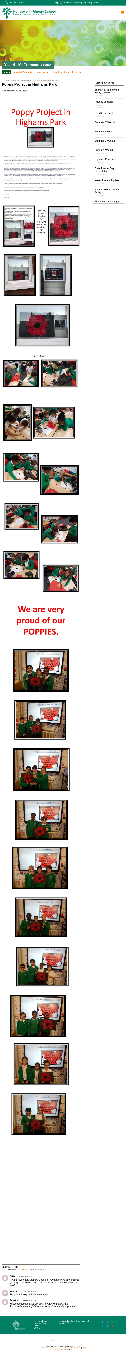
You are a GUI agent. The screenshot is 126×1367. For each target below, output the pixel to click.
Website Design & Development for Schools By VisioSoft (60, 1348)
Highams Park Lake (105, 160)
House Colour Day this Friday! (107, 192)
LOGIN (37, 80)
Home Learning (59, 72)
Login (95, 2)
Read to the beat (104, 114)
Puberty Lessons (104, 104)
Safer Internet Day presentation (104, 171)
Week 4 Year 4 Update (107, 181)
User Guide (59, 1349)
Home (6, 72)
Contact (77, 2)
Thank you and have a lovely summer (107, 93)
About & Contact (22, 72)
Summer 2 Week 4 (105, 123)
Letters (76, 72)
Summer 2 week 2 (104, 133)
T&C (84, 1348)
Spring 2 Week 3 (104, 151)
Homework (41, 72)
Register (87, 2)
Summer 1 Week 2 (105, 142)
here (53, 1340)
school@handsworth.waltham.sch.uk (75, 1321)
